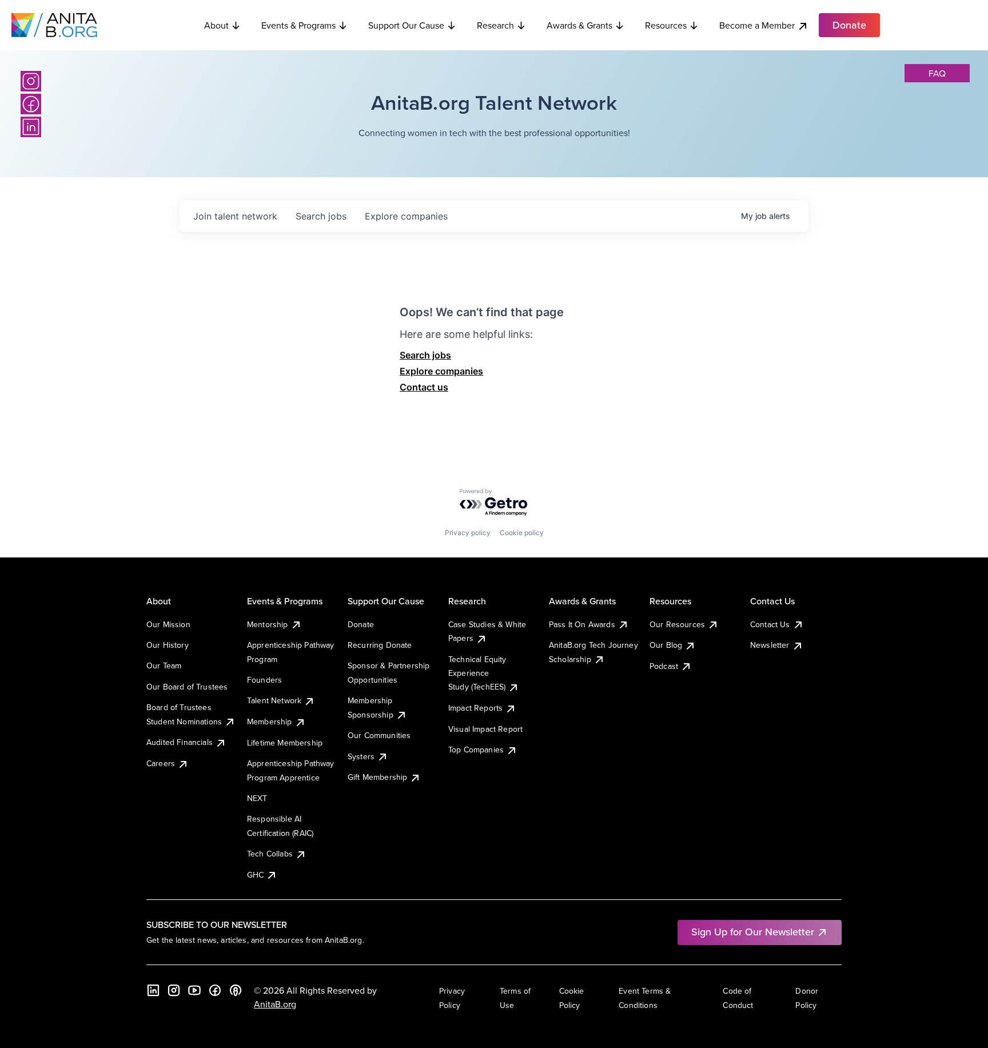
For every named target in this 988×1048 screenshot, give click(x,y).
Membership (269, 721)
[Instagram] (30, 81)
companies (406, 216)
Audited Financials (179, 742)
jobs (321, 216)
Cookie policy (522, 532)
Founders (264, 680)
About (216, 25)
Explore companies (441, 371)
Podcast (664, 666)
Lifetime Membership (284, 742)
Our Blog (666, 645)
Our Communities (379, 735)
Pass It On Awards (582, 624)
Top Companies (476, 749)
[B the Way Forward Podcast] (235, 990)
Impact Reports (475, 708)
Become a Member (757, 25)
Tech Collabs (270, 853)
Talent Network (274, 700)
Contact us (424, 387)
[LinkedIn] (30, 127)
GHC (255, 874)
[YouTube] (194, 990)
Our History (167, 645)
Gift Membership (377, 777)
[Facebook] (30, 104)
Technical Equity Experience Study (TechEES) (477, 673)
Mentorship (267, 624)
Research (495, 25)
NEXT (257, 798)
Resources (666, 25)
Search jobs (425, 355)
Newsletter (770, 645)
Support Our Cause (406, 25)
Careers (160, 763)
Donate (361, 624)
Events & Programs (298, 25)
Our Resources (677, 624)
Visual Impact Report (485, 729)
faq (937, 73)
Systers (361, 756)
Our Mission (168, 624)
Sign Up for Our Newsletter (752, 932)
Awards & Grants (579, 25)
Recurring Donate (380, 645)
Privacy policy (468, 532)
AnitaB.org (275, 1004)
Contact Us (770, 624)
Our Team (163, 665)
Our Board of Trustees (187, 686)
